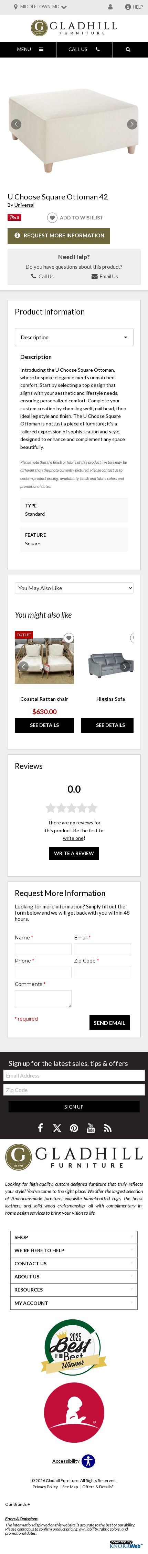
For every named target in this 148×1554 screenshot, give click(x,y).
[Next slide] (125, 666)
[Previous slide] (23, 666)
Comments (30, 984)
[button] (132, 124)
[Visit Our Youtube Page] (91, 1128)
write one (73, 838)
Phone (24, 961)
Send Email (110, 1022)
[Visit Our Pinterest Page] (74, 1128)
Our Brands (17, 1504)
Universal (24, 204)
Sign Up (74, 1107)
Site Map (70, 1486)
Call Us (46, 276)
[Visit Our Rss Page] (107, 1128)
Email (82, 938)
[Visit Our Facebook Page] (41, 1128)
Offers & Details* (98, 1486)
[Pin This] (14, 219)
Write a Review (74, 853)
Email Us (108, 276)
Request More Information (64, 235)
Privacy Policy (45, 1486)
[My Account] (110, 7)
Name (24, 938)
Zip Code (86, 961)
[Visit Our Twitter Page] (58, 1128)
